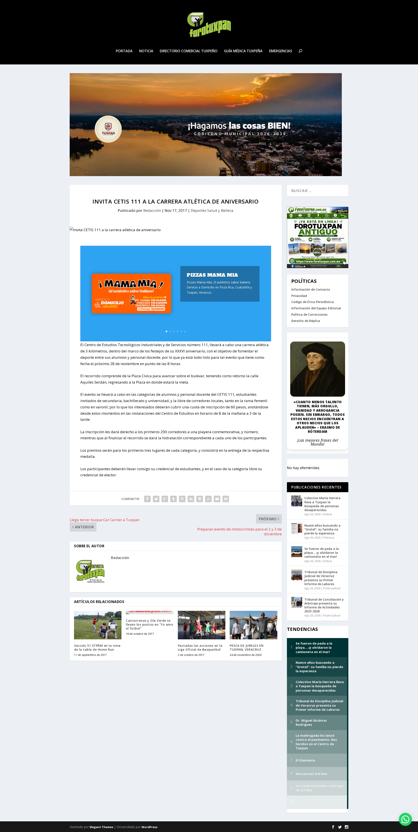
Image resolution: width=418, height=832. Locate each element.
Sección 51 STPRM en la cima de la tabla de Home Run (97, 647)
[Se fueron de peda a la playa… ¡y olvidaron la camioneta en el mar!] (296, 551)
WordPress (149, 827)
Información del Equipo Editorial (316, 308)
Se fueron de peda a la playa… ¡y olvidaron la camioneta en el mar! (321, 553)
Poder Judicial (331, 588)
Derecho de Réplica (305, 321)
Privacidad (299, 296)
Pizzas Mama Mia (212, 275)
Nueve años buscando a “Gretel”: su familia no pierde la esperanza (322, 529)
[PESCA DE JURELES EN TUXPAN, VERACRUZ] (253, 625)
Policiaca (328, 537)
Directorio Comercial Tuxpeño (188, 51)
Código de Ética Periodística (312, 302)
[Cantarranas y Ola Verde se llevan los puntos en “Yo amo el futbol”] (149, 612)
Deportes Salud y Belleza (212, 210)
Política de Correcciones (309, 314)
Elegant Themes (101, 827)
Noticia (146, 51)
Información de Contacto (310, 289)
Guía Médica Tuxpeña (243, 51)
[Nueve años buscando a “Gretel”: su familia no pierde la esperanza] (296, 528)
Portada (124, 51)
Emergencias (280, 51)
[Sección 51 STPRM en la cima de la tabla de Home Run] (97, 625)
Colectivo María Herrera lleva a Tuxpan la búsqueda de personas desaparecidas (322, 504)
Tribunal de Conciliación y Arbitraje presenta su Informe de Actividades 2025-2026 (324, 605)
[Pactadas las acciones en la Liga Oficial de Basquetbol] (201, 625)
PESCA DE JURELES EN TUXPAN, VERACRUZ (247, 647)
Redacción (152, 210)
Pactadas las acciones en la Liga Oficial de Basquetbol (200, 647)
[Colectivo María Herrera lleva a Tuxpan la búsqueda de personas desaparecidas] (296, 500)
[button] (405, 819)
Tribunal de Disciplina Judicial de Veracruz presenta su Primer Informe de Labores (320, 578)
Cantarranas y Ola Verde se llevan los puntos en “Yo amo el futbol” (149, 624)
